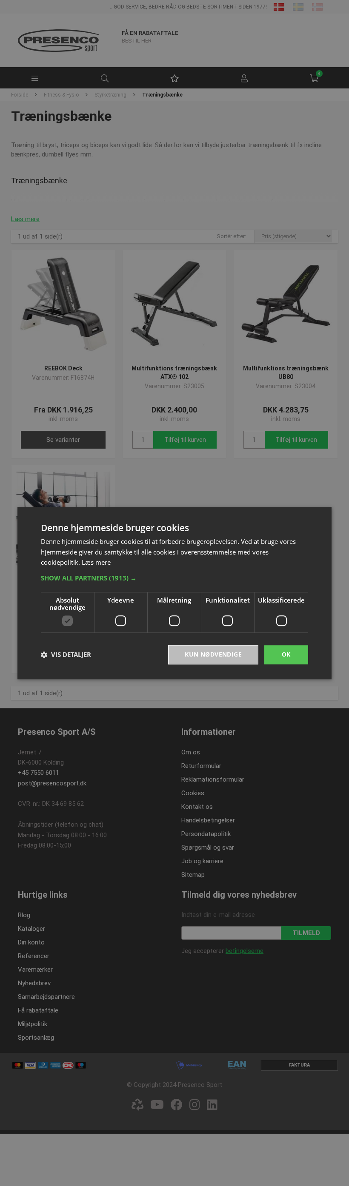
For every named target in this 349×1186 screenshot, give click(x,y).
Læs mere (96, 562)
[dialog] (174, 593)
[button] (174, 578)
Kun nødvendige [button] (213, 654)
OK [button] (286, 654)
